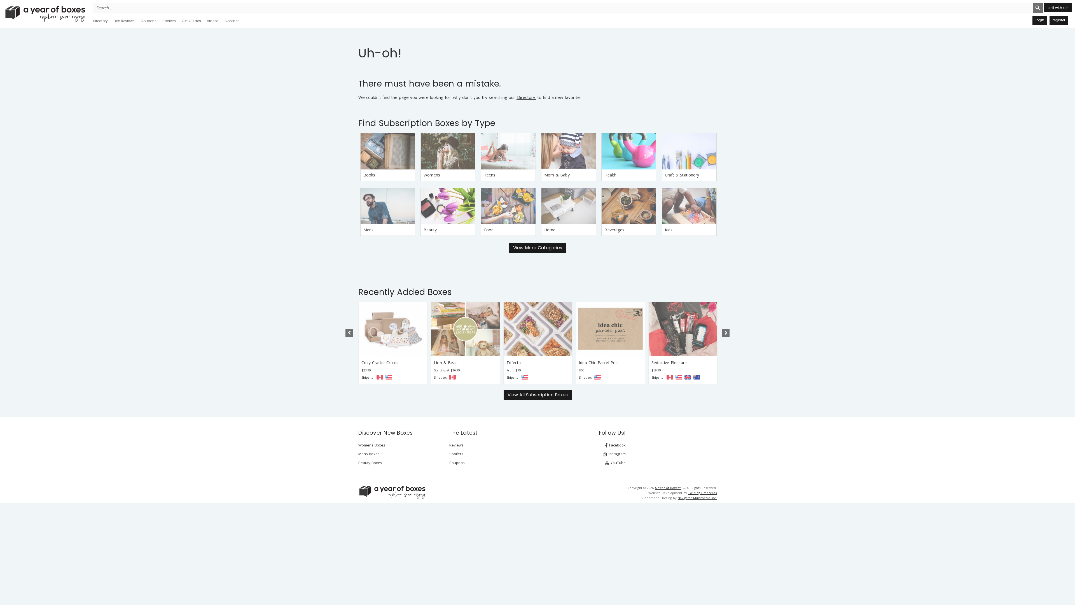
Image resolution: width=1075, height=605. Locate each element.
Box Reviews (124, 20)
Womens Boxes (371, 445)
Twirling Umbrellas (702, 493)
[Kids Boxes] (689, 206)
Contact (232, 20)
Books (369, 175)
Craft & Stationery (682, 175)
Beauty (430, 229)
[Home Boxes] (568, 206)
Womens (432, 175)
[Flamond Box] (683, 329)
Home (550, 229)
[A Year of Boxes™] (44, 14)
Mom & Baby (557, 175)
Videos (213, 20)
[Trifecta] (465, 329)
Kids (669, 229)
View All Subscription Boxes (538, 395)
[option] (392, 343)
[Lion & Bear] (393, 329)
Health (610, 175)
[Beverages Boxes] (629, 206)
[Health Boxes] (629, 151)
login (1040, 20)
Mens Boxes (369, 453)
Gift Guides (191, 20)
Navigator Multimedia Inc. (697, 498)
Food (489, 229)
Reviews (456, 445)
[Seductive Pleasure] (610, 329)
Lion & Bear (372, 362)
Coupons (148, 20)
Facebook (617, 445)
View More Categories (537, 248)
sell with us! (1058, 7)
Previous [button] (349, 333)
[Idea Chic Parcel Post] (538, 329)
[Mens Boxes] (388, 206)
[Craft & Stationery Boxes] (689, 151)
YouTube (617, 462)
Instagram (616, 453)
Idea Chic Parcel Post (526, 362)
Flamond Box (664, 362)
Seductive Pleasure (596, 362)
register (1059, 20)
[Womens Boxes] (448, 151)
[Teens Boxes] (508, 151)
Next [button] (726, 333)
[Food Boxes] (508, 206)
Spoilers (169, 20)
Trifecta (441, 362)
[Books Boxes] (388, 151)
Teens (490, 175)
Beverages (614, 229)
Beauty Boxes (370, 462)
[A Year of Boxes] (392, 492)
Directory (100, 20)
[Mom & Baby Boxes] (568, 151)
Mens (368, 229)
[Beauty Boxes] (448, 206)
